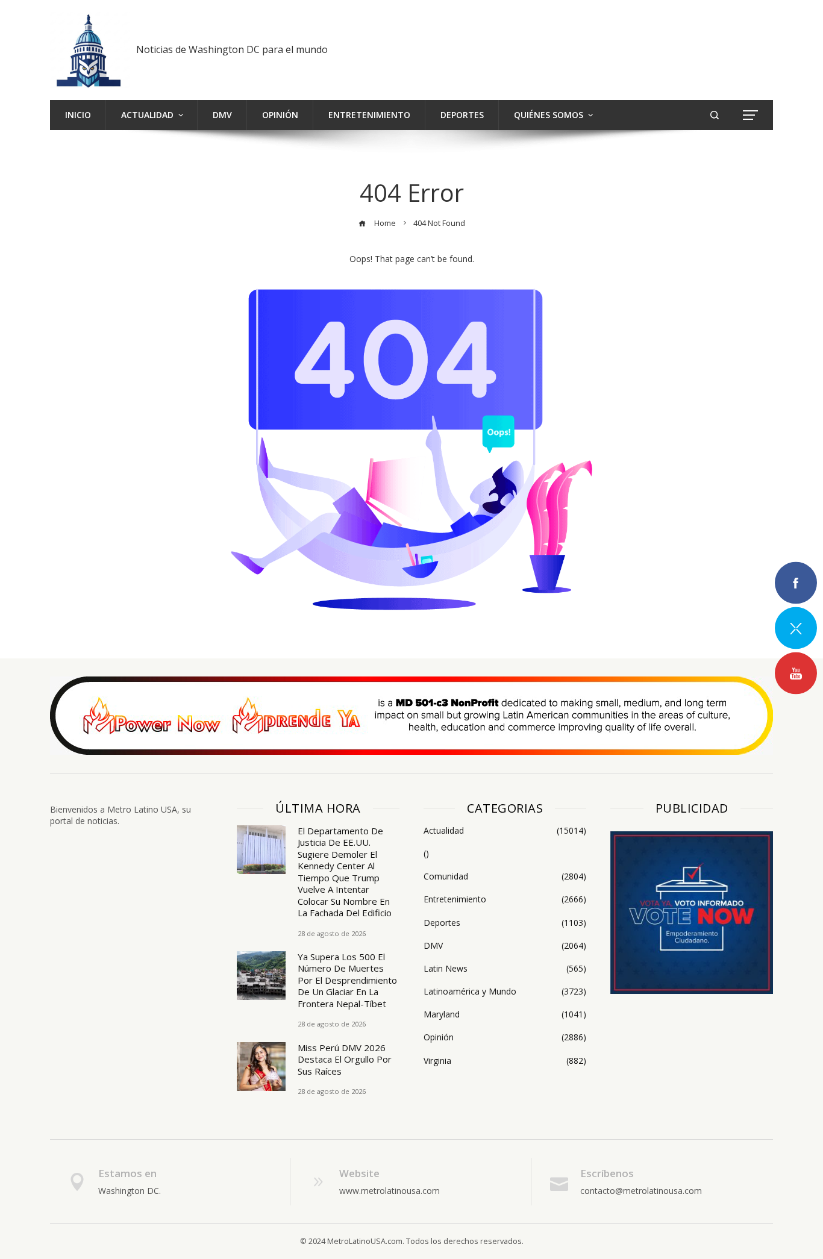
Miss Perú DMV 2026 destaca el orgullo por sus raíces (345, 1059)
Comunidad (505, 876)
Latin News (505, 968)
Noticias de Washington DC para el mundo (232, 49)
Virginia (505, 1060)
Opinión (505, 1037)
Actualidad (505, 830)
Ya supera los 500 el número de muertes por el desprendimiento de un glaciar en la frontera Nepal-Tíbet (347, 980)
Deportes (505, 922)
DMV (505, 945)
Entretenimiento (505, 899)
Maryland (505, 1014)
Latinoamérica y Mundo (505, 991)
